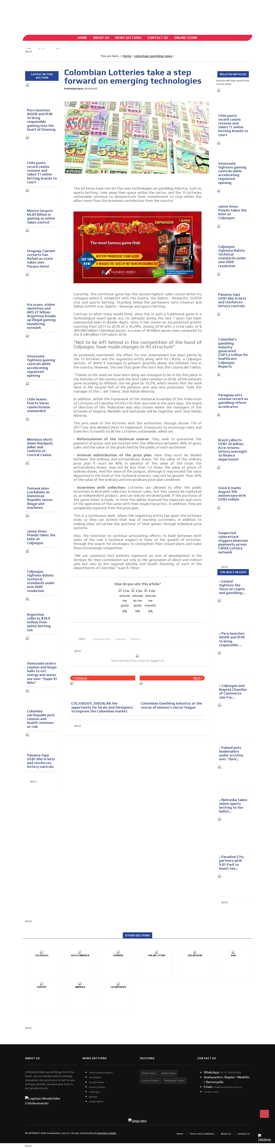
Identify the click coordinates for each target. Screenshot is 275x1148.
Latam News (96, 1101)
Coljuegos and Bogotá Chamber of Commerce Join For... (233, 691)
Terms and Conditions (202, 1133)
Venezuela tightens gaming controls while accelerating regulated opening (41, 366)
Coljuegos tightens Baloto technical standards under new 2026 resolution (41, 581)
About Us (101, 38)
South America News (101, 1072)
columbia (121, 639)
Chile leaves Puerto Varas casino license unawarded (38, 405)
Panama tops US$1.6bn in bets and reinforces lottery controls (41, 761)
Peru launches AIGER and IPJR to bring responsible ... (232, 639)
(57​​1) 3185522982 (230, 1072)
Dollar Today (168, 1073)
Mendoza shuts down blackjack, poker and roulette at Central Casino (40, 447)
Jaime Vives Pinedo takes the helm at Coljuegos (41, 537)
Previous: (80, 678)
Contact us (244, 1133)
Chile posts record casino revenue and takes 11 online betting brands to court (42, 172)
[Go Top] (264, 1114)
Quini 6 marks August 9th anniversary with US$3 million (232, 494)
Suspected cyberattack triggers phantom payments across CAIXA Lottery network (233, 542)
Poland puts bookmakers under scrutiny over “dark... (231, 753)
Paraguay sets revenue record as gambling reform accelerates (233, 401)
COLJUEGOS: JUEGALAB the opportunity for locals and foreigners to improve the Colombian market (102, 707)
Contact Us (158, 38)
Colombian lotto (102, 639)
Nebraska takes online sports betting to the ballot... (233, 806)
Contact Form (211, 1092)
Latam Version (106, 13)
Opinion (93, 1096)
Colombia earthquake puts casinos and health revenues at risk (41, 719)
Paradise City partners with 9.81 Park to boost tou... (231, 862)
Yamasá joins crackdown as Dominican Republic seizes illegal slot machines (40, 498)
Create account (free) (77, 13)
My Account (54, 13)
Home (82, 38)
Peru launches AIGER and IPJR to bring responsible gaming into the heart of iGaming (41, 119)
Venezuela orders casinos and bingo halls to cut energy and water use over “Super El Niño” (42, 673)
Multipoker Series (174, 1080)
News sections (128, 38)
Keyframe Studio (106, 1133)
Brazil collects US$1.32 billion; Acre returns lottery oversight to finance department (232, 449)
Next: (197, 678)
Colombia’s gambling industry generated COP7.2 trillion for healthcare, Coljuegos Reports (233, 352)
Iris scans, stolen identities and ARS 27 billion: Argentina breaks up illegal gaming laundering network (41, 316)
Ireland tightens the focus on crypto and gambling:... (232, 587)
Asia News (95, 1077)
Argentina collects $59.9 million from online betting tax (39, 622)
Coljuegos (94, 1092)
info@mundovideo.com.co (227, 1087)
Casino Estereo (150, 1080)
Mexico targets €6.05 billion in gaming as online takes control (41, 216)
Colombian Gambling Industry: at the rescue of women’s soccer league (171, 705)
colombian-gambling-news (153, 56)
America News (97, 1087)
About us (226, 1133)
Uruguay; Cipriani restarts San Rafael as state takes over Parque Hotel (41, 258)
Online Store (185, 38)
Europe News (96, 1082)
